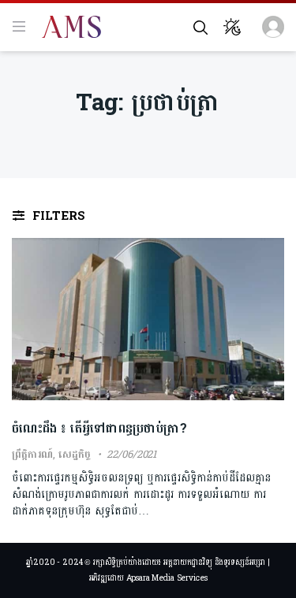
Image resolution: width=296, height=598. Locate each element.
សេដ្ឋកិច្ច (74, 454)
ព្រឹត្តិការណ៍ (32, 454)
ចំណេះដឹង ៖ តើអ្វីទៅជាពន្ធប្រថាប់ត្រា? (99, 428)
